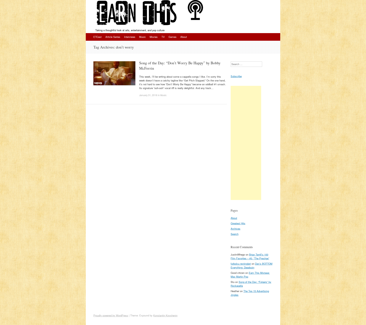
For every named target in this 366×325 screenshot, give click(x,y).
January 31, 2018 (148, 95)
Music (142, 37)
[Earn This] (136, 14)
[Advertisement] (246, 143)
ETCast (97, 37)
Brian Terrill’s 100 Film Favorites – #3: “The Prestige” (250, 256)
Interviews (129, 37)
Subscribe (236, 76)
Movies (154, 37)
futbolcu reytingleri (241, 263)
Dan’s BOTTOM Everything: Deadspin (251, 265)
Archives (235, 228)
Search (234, 234)
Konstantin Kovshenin (165, 315)
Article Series (112, 37)
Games (173, 37)
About (183, 37)
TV (163, 37)
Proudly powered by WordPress (110, 315)
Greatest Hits (238, 223)
